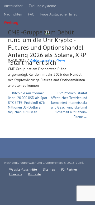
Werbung (11, 22)
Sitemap (49, 169)
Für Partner (69, 169)
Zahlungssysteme (42, 5)
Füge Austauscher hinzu (58, 14)
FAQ (31, 14)
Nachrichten (13, 14)
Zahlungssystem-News (47, 60)
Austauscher (13, 5)
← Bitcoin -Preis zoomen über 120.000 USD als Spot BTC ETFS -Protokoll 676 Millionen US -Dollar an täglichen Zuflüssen (27, 102)
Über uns (15, 174)
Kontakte (34, 174)
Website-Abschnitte (23, 169)
